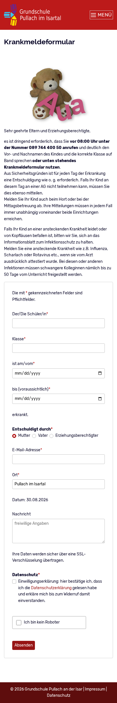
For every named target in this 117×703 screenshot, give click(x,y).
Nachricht (21, 514)
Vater (43, 435)
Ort (15, 474)
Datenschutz (58, 695)
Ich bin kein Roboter (42, 622)
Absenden (23, 645)
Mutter (24, 435)
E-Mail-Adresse (27, 449)
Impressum (95, 689)
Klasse (19, 338)
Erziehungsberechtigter (76, 435)
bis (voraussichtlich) (31, 389)
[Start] (32, 15)
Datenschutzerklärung (51, 588)
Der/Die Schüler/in (30, 313)
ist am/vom (23, 363)
